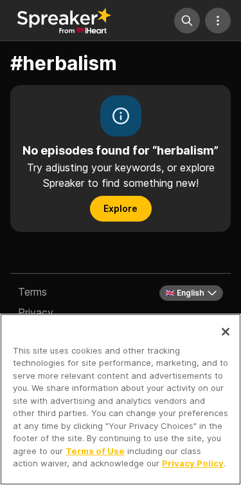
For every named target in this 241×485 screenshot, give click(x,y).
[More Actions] (218, 20)
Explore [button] (120, 208)
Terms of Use (95, 451)
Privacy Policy (193, 463)
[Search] (187, 20)
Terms (32, 291)
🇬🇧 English (184, 293)
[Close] (225, 332)
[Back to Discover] (64, 20)
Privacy (35, 312)
